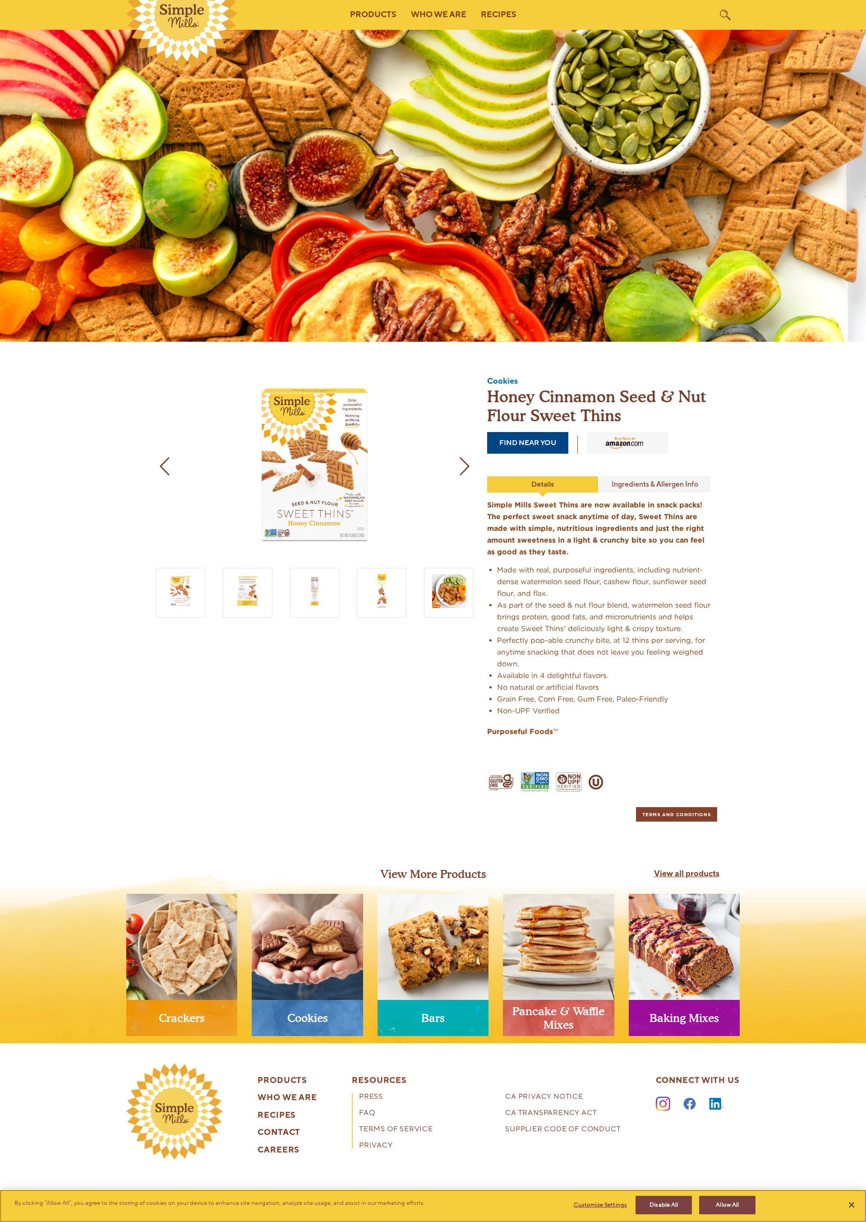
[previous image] (165, 466)
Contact (279, 1133)
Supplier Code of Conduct (563, 1129)
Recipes (498, 14)
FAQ (367, 1113)
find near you (527, 443)
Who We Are (287, 1098)
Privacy (376, 1146)
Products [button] (373, 14)
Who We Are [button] (438, 14)
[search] (725, 15)
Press (371, 1097)
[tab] (676, 814)
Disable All (664, 1205)
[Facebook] (689, 1104)
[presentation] (181, 968)
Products (282, 1081)
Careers (278, 1150)
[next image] (465, 466)
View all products (686, 874)
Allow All (727, 1205)
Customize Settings (600, 1205)
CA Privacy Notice (544, 1097)
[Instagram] (663, 1104)
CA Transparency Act (551, 1113)
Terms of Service (396, 1129)
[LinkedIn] (716, 1104)
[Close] (851, 1205)
